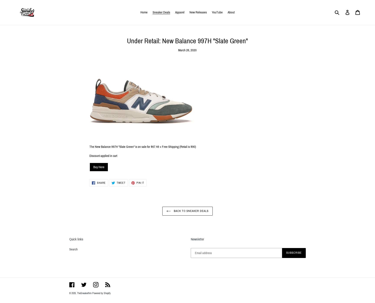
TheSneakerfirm (84, 293)
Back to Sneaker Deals (191, 211)
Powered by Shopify (101, 293)
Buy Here (98, 167)
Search (73, 249)
